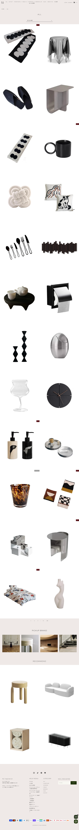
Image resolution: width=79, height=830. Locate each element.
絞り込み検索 (30, 20)
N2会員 (55, 1)
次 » (47, 620)
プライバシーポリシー (34, 806)
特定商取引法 (32, 808)
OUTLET (11, 1)
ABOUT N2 (50, 1)
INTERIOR (30, 1)
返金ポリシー (32, 804)
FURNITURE (17, 1)
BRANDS (45, 789)
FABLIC (24, 1)
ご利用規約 (31, 800)
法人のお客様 (32, 3)
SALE (44, 790)
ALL (6, 1)
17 (43, 620)
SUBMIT (74, 782)
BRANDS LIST (38, 1)
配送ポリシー (32, 802)
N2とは (31, 781)
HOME (3, 9)
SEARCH (70, 2)
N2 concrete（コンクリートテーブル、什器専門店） (34, 792)
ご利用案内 (31, 798)
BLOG (45, 1)
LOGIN (65, 2)
